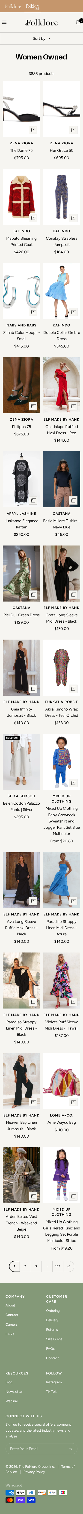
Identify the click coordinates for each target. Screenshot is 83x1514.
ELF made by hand (62, 419)
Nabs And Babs (21, 325)
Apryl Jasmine (21, 514)
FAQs (10, 1334)
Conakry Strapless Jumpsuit (61, 241)
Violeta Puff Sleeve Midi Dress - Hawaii (61, 1025)
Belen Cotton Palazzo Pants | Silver (21, 806)
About (10, 1305)
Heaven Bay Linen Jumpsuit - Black (21, 1125)
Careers (12, 1324)
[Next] (68, 1266)
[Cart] (78, 22)
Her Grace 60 (62, 150)
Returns (52, 1330)
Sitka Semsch (21, 796)
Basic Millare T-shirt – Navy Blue (61, 523)
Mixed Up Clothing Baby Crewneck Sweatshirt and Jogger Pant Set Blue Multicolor (62, 821)
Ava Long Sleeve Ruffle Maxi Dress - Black (21, 927)
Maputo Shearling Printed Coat (21, 241)
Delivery (52, 1320)
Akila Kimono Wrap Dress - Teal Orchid (61, 712)
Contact (12, 1315)
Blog (9, 1382)
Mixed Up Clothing (61, 799)
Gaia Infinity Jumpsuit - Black (21, 712)
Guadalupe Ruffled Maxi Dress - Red (61, 429)
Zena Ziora (21, 143)
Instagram (54, 1382)
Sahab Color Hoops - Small (21, 335)
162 (57, 1266)
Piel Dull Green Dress (21, 615)
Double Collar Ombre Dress (61, 335)
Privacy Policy (34, 1472)
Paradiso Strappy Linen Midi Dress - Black (21, 1028)
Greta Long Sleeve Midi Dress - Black (62, 618)
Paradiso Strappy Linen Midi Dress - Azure (61, 927)
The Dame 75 (21, 150)
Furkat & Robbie (61, 702)
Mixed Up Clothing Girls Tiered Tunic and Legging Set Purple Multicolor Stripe (61, 1231)
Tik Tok (51, 1392)
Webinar (12, 1401)
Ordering (53, 1311)
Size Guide (54, 1339)
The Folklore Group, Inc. (37, 1466)
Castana (62, 514)
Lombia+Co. (61, 1115)
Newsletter (14, 1392)
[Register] (71, 1448)
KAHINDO (21, 231)
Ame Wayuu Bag (61, 1122)
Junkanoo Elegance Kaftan (21, 523)
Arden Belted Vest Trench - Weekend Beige (21, 1222)
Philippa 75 (21, 426)
